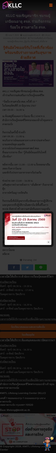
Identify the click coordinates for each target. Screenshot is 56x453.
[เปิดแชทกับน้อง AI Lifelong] (47, 444)
